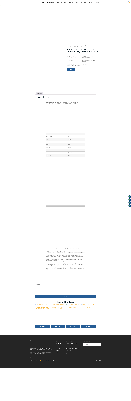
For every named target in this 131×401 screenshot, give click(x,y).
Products (72, 45)
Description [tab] (39, 93)
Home (68, 45)
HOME (43, 2)
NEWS (77, 2)
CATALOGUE (83, 2)
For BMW (76, 45)
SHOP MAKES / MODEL (61, 2)
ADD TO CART (42, 326)
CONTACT (91, 2)
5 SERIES (80, 45)
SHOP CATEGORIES (50, 2)
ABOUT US (71, 2)
